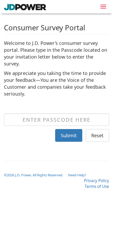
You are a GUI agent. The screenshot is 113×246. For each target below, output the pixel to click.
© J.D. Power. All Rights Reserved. (34, 175)
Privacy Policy (96, 180)
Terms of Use (97, 186)
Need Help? (77, 175)
